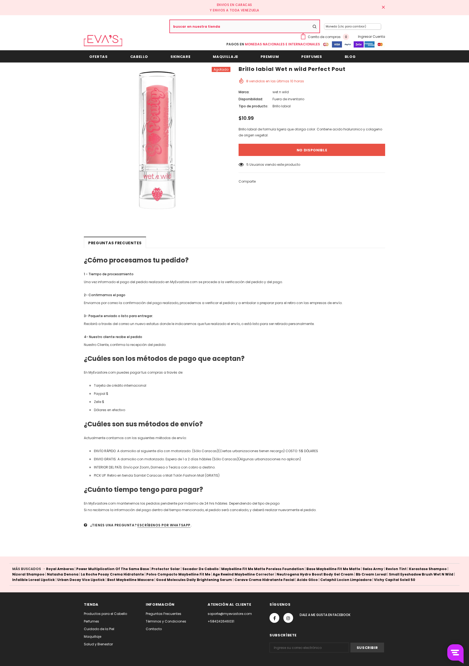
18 (248, 164)
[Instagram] (288, 618)
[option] (157, 140)
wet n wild (280, 92)
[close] (383, 7)
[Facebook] (274, 618)
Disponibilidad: (251, 99)
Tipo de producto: (253, 106)
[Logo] (103, 40)
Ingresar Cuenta (371, 36)
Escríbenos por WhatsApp (164, 525)
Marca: (244, 92)
